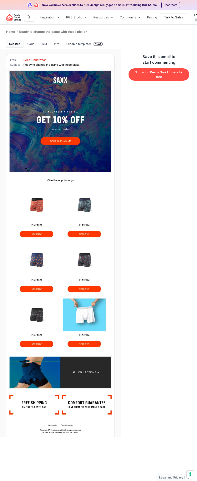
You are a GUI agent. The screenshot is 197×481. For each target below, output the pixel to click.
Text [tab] (44, 44)
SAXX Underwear (34, 59)
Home (10, 32)
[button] (50, 17)
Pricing (152, 17)
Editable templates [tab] (83, 44)
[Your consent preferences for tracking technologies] (190, 474)
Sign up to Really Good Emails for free (159, 74)
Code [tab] (30, 44)
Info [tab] (56, 44)
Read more (170, 5)
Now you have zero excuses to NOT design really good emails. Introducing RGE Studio (99, 5)
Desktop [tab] (14, 44)
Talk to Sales (173, 17)
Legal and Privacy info (174, 477)
